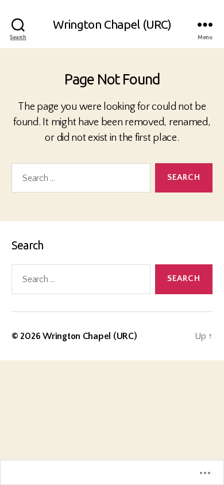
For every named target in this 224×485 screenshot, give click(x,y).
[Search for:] (78, 180)
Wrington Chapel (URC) (112, 24)
